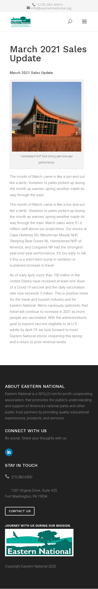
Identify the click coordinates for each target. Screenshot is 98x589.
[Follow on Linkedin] (9, 452)
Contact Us (20, 511)
